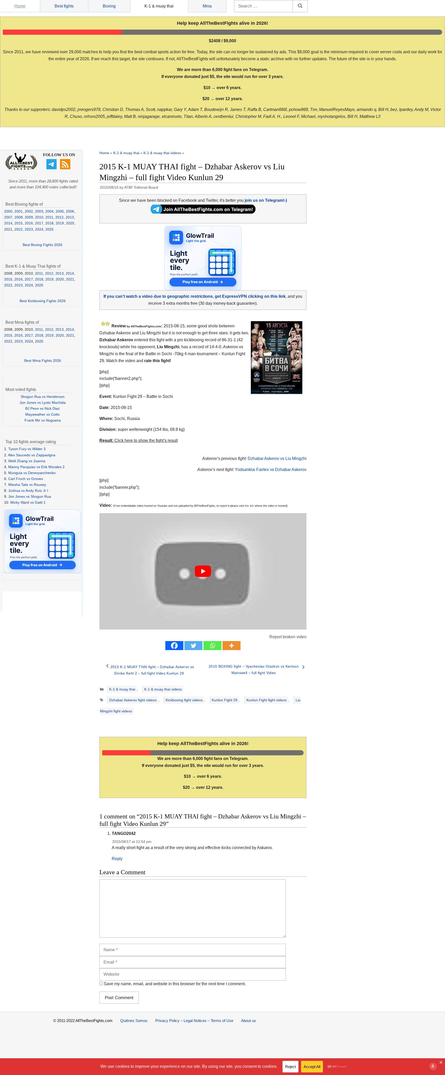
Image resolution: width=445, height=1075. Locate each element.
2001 (18, 211)
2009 (29, 217)
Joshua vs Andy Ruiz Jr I (28, 490)
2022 (18, 229)
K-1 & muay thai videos (162, 153)
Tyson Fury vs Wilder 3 (27, 449)
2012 (59, 217)
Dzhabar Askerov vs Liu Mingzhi (277, 458)
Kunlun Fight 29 (224, 700)
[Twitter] (193, 645)
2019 (60, 223)
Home (19, 6)
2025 (49, 229)
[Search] (300, 6)
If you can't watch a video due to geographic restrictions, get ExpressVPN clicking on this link (195, 296)
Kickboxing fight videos (184, 700)
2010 (39, 217)
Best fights (64, 6)
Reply (117, 858)
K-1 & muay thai (159, 6)
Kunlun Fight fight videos (266, 700)
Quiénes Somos (134, 1020)
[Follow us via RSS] (66, 168)
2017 (39, 223)
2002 (29, 211)
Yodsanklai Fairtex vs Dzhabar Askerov (270, 469)
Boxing (109, 6)
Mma (207, 6)
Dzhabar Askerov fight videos (133, 700)
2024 (39, 229)
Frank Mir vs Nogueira (42, 420)
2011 (49, 217)
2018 (49, 223)
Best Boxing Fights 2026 (42, 245)
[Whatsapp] (212, 645)
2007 (8, 217)
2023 (29, 229)
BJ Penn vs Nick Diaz (42, 408)
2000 (8, 211)
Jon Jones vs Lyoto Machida (43, 402)
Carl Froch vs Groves (25, 479)
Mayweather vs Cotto (42, 414)
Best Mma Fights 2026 (42, 361)
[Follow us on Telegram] (52, 168)
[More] (231, 645)
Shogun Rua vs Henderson (43, 397)
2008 (18, 217)
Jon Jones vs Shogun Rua (29, 496)
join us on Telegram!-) (266, 200)
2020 (70, 223)
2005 (60, 211)
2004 (49, 211)
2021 (8, 229)
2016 (29, 223)
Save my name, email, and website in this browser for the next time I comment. (175, 984)
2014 (8, 223)
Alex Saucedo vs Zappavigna (31, 455)
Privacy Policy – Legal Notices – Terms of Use (194, 1020)
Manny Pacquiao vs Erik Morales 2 (36, 467)
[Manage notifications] (433, 1066)
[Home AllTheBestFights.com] (21, 169)
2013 (70, 217)
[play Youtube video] (202, 571)
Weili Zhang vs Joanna (26, 461)
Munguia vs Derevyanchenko (32, 473)
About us (248, 1020)
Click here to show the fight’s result (138, 440)
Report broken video (287, 637)
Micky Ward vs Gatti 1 (28, 502)
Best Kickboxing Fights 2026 (43, 301)
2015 (18, 223)
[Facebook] (174, 645)
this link (249, 505)
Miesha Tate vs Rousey (27, 485)
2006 (70, 211)
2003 (39, 211)
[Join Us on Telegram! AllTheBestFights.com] (203, 212)
